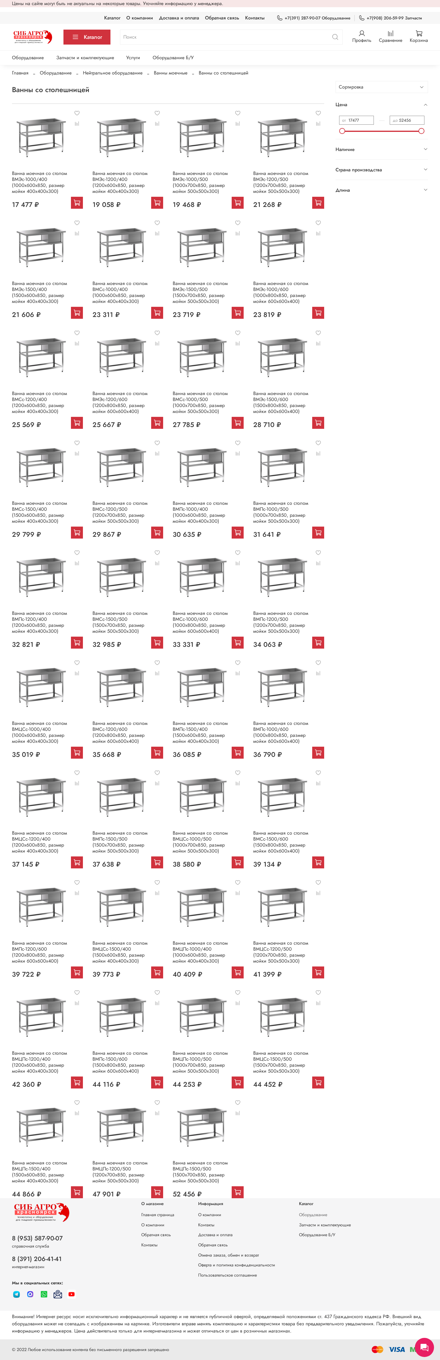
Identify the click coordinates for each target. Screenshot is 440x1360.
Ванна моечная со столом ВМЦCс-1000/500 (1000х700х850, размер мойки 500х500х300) (200, 842)
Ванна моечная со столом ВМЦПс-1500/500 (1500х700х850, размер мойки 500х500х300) (200, 1171)
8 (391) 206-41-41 (37, 1258)
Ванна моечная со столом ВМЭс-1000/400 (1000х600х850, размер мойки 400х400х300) (39, 182)
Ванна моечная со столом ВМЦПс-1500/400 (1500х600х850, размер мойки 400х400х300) (39, 1171)
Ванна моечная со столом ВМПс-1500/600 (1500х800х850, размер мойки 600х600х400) (120, 1062)
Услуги (133, 57)
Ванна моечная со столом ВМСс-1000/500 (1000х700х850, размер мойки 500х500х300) (200, 402)
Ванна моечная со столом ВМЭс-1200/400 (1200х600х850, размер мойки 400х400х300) (120, 182)
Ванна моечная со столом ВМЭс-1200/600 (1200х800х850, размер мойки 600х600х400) (120, 402)
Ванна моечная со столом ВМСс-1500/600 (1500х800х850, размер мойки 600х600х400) (280, 842)
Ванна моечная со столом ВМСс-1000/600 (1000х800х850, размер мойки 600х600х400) (200, 622)
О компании (139, 17)
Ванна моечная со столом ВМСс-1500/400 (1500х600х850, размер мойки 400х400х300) (39, 512)
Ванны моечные (170, 72)
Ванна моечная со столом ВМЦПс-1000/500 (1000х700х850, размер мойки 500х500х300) (200, 1062)
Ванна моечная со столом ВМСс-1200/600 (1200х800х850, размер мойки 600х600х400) (120, 732)
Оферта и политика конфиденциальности (236, 1265)
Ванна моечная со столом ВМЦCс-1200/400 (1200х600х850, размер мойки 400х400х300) (39, 842)
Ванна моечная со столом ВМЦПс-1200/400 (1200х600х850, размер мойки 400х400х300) (39, 1062)
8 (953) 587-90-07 (37, 1238)
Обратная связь (222, 17)
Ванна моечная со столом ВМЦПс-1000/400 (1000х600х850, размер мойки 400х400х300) (200, 952)
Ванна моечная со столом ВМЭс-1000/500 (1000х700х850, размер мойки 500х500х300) (200, 182)
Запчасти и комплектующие (85, 57)
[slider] (342, 130)
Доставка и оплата (179, 17)
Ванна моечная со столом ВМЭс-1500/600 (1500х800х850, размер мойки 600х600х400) (280, 402)
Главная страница (157, 1215)
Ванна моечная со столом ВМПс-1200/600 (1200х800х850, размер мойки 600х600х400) (39, 952)
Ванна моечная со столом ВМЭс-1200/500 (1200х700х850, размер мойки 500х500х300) (280, 182)
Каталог (112, 17)
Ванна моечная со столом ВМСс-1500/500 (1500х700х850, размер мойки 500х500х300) (120, 622)
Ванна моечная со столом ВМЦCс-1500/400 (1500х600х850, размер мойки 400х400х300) (120, 952)
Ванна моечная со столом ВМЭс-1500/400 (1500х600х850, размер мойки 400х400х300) (39, 292)
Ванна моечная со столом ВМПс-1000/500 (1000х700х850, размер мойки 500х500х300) (280, 512)
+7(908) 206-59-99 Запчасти (394, 18)
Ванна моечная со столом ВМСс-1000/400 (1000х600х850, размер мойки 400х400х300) (120, 292)
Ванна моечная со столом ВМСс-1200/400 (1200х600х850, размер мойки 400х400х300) (39, 402)
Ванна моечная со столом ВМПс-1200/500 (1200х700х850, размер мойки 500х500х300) (280, 622)
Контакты (255, 17)
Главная (20, 72)
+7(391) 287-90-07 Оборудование (318, 18)
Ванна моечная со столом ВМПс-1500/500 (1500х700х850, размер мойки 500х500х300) (120, 842)
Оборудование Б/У (173, 57)
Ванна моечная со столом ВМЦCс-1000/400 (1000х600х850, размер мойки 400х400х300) (39, 732)
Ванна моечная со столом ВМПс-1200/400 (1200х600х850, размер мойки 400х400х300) (39, 622)
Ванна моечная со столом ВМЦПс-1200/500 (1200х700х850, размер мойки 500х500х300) (120, 1171)
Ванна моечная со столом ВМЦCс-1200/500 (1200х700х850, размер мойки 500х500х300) (280, 952)
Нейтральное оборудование (112, 72)
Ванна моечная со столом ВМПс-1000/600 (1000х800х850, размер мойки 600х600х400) (280, 732)
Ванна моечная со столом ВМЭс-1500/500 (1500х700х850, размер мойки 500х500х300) (200, 292)
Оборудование (28, 57)
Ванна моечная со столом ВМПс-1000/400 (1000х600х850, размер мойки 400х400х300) (200, 512)
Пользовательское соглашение (227, 1275)
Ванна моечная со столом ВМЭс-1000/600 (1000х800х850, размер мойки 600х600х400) (280, 292)
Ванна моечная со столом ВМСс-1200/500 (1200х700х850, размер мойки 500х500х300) (120, 512)
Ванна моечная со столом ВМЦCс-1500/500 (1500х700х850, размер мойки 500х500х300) (280, 1062)
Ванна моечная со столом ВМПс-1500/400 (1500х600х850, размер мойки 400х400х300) (200, 732)
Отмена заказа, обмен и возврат (228, 1255)
